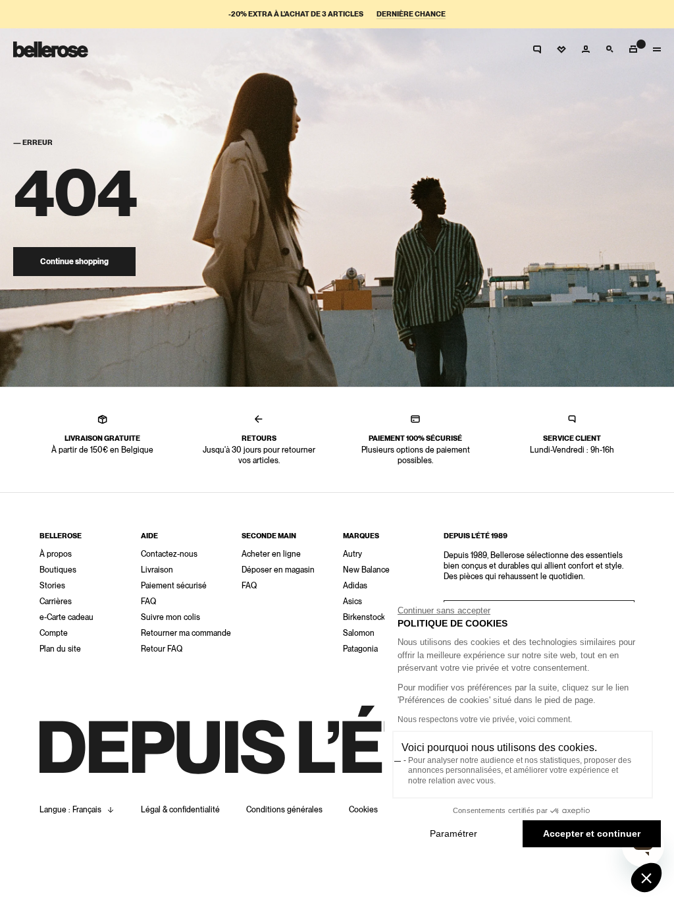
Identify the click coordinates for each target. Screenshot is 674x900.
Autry (352, 554)
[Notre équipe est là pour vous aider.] (537, 49)
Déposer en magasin (278, 570)
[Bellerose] (50, 49)
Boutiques (57, 570)
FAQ (148, 601)
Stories (52, 586)
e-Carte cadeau (66, 617)
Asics (352, 601)
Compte (53, 633)
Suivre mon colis (170, 617)
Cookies (363, 810)
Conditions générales (284, 810)
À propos (55, 554)
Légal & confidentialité (180, 810)
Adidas (355, 586)
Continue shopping (74, 261)
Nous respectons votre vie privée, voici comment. (485, 719)
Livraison (157, 570)
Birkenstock (364, 617)
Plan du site (60, 649)
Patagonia (360, 649)
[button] (646, 877)
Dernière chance (411, 14)
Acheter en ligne (271, 554)
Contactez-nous (169, 554)
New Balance (366, 570)
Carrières (55, 601)
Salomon (359, 633)
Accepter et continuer (591, 833)
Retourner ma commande (186, 633)
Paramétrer (453, 833)
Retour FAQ (161, 649)
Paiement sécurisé (174, 586)
